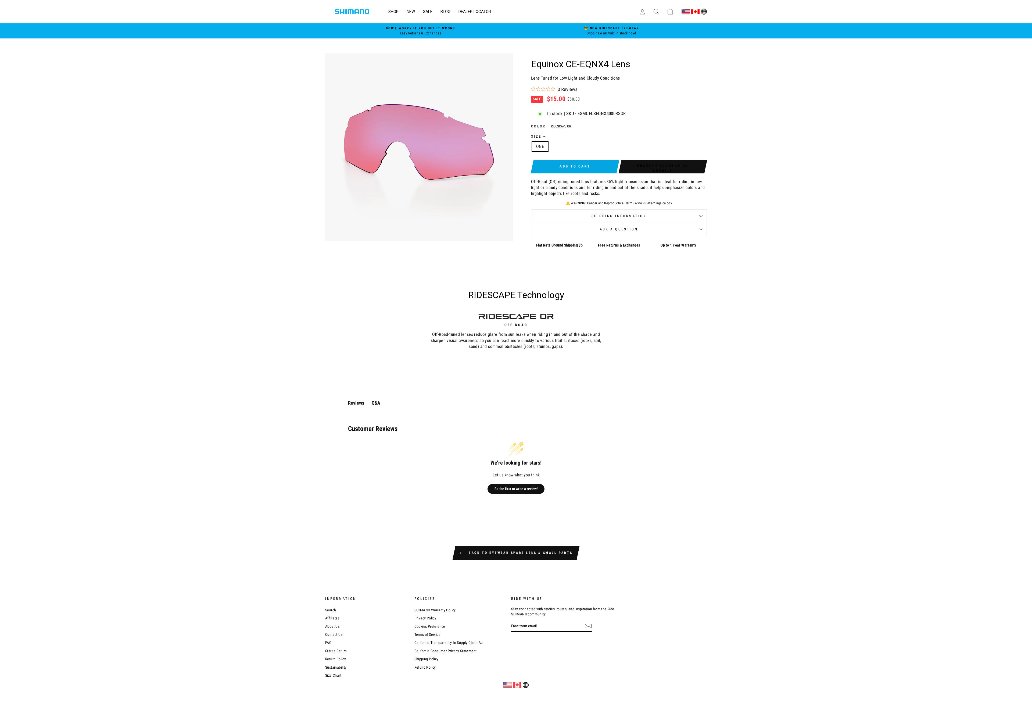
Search (330, 610)
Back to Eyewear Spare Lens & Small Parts (520, 553)
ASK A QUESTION (619, 229)
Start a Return (336, 651)
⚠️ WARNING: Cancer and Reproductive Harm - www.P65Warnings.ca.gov (619, 203)
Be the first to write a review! (516, 489)
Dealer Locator (474, 11)
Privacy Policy (425, 618)
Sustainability (336, 667)
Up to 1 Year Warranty (678, 245)
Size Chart (333, 675)
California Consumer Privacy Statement (445, 651)
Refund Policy (425, 667)
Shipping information (619, 216)
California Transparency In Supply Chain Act (449, 642)
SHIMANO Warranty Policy (435, 610)
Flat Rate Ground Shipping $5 (559, 245)
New (411, 11)
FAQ (328, 642)
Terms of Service (427, 634)
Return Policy (335, 659)
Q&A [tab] (376, 403)
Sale (427, 11)
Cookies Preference (429, 626)
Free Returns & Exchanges (619, 245)
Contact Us (333, 634)
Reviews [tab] (356, 403)
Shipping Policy (426, 659)
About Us (332, 626)
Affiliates (332, 618)
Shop (393, 11)
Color (551, 126)
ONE (540, 146)
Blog (445, 11)
